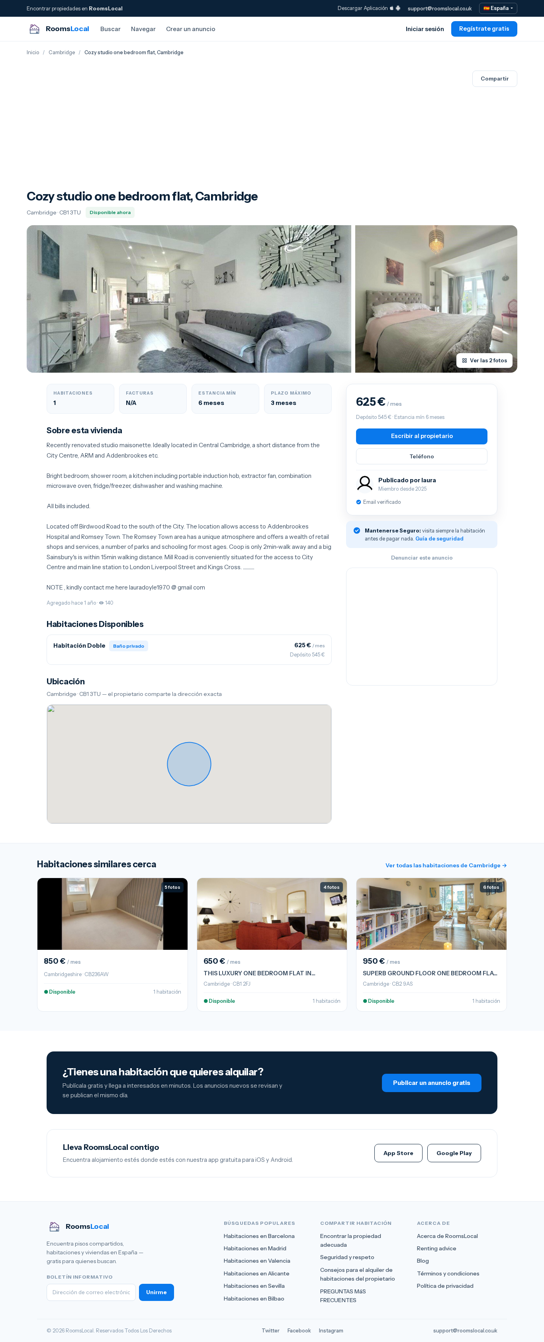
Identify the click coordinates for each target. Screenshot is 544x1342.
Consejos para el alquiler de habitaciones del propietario (357, 1274)
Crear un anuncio (190, 29)
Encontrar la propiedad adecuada (350, 1240)
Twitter (271, 1330)
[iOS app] (391, 8)
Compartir (495, 78)
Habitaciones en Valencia (257, 1260)
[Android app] (398, 8)
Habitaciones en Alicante (257, 1273)
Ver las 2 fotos (488, 360)
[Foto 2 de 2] (436, 299)
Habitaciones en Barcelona (259, 1236)
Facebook (299, 1330)
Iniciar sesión (425, 29)
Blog (423, 1260)
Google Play (454, 1153)
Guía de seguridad (439, 538)
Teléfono (421, 456)
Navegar (143, 29)
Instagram (331, 1330)
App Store (398, 1153)
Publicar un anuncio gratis (431, 1083)
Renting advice (436, 1248)
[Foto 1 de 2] (189, 299)
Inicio (33, 52)
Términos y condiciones (448, 1273)
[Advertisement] (142, 129)
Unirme (156, 1292)
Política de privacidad (445, 1285)
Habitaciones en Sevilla (254, 1285)
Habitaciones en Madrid (255, 1248)
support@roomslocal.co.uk (440, 8)
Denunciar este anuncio (422, 557)
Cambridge (62, 52)
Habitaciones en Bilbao (254, 1298)
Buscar (110, 29)
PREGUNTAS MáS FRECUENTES (343, 1296)
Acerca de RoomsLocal (447, 1236)
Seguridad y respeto (347, 1257)
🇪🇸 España (496, 8)
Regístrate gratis (484, 28)
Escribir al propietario (422, 436)
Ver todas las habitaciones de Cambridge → (446, 865)
